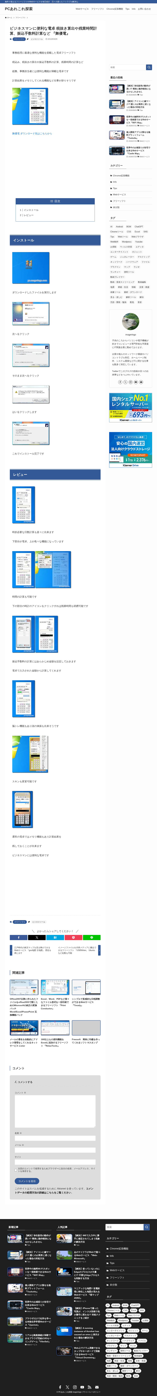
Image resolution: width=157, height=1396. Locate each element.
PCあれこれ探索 (19, 9)
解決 (142, 297)
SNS (146, 232)
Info (115, 182)
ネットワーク (116, 262)
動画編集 (142, 282)
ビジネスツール (37, 39)
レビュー (29, 215)
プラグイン (115, 267)
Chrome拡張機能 (121, 175)
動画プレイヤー (117, 277)
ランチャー (115, 272)
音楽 (140, 302)
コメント (20, 1092)
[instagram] (131, 382)
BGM (128, 226)
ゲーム (113, 257)
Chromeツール (116, 232)
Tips (115, 188)
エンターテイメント (119, 252)
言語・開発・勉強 (118, 302)
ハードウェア (132, 262)
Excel (137, 232)
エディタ (140, 247)
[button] (18, 937)
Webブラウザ (138, 237)
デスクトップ (144, 257)
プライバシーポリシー (91, 1392)
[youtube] (136, 382)
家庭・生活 (123, 287)
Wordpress (127, 242)
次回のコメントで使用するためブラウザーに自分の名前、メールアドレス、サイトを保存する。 (56, 1169)
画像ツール (115, 292)
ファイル (146, 262)
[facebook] (120, 382)
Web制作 (114, 242)
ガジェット (137, 252)
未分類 (116, 207)
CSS (129, 232)
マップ (127, 267)
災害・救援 (144, 287)
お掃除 (113, 247)
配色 (132, 302)
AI (111, 226)
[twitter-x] (125, 382)
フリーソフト (19, 39)
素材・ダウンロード (133, 292)
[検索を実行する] (149, 67)
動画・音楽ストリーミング (122, 282)
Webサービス (119, 194)
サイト (18, 1157)
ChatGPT (139, 226)
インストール (31, 210)
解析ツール (131, 297)
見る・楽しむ (116, 297)
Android (119, 226)
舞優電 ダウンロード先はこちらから (32, 133)
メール (19, 1145)
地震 (112, 287)
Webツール (123, 237)
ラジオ (137, 267)
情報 (134, 287)
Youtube (138, 242)
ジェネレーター (127, 257)
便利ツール (129, 272)
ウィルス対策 (126, 247)
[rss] (89, 1387)
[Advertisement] (55, 167)
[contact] (141, 382)
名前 (18, 1133)
